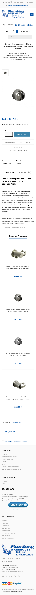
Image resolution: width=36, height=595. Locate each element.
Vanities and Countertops (10, 467)
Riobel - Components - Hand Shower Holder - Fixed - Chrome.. (18, 354)
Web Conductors (16, 592)
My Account (6, 528)
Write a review (22, 150)
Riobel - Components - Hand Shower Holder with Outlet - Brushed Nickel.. (18, 267)
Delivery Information (8, 538)
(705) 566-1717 (10, 432)
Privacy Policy (6, 531)
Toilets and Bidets (7, 459)
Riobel (18, 161)
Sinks (3, 464)
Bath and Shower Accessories (12, 469)
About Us (5, 523)
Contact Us (5, 526)
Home (11, 54)
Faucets (24, 54)
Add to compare (25, 142)
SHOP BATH (17, 54)
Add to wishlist (10, 142)
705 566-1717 (14, 565)
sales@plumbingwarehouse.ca (18, 5)
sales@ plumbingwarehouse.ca (12, 571)
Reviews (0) (25, 172)
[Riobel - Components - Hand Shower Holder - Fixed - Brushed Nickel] (18, 94)
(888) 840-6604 (23, 25)
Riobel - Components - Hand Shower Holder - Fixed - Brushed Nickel (18, 59)
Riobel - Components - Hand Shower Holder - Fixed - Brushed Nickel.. (18, 311)
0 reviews (13, 150)
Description (10, 172)
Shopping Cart (19, 2)
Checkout (30, 2)
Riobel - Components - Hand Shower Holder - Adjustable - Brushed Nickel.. (18, 398)
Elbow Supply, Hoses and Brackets (18, 56)
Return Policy (6, 536)
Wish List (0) (8, 2)
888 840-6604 (13, 567)
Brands (4, 521)
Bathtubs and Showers (9, 457)
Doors (4, 462)
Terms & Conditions (8, 533)
